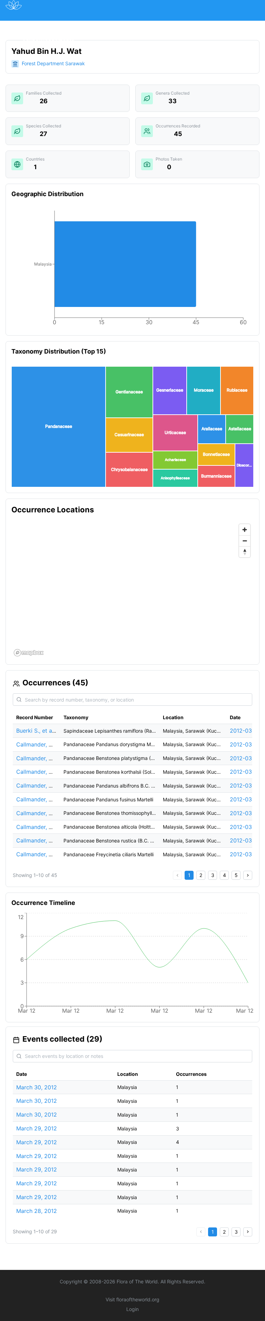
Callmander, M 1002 (42, 771)
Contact (234, 25)
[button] (58, 426)
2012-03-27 (245, 840)
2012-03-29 (245, 730)
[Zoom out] (244, 540)
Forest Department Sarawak (53, 63)
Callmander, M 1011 (41, 840)
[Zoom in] (244, 529)
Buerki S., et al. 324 (41, 730)
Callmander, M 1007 (42, 799)
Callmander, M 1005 (42, 785)
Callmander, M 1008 (42, 813)
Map (65, 25)
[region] (132, 590)
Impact (176, 25)
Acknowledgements (48, 40)
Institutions (141, 25)
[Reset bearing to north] (244, 551)
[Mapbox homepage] (28, 653)
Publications (98, 25)
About (204, 25)
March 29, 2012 (36, 1128)
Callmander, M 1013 (41, 854)
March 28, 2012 (36, 1210)
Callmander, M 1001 (41, 758)
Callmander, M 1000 (42, 744)
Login (132, 1309)
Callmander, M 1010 (41, 826)
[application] (132, 269)
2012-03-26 (245, 799)
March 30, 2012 (36, 1087)
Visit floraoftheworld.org (132, 1299)
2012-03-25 (245, 744)
